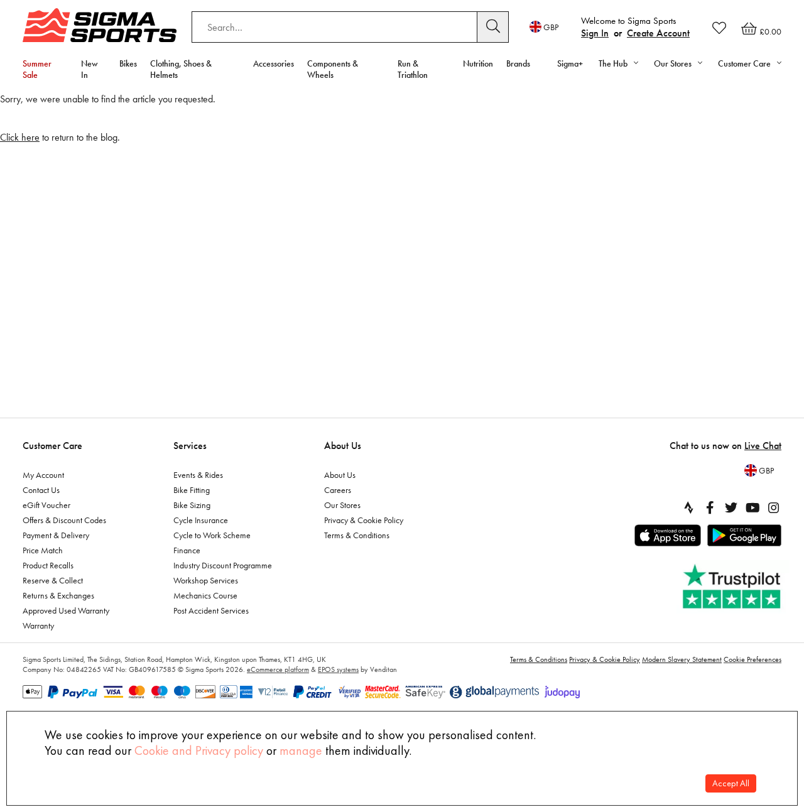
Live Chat (762, 445)
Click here (20, 137)
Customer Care (52, 445)
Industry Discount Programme (222, 565)
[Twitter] (731, 507)
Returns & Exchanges (58, 595)
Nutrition (478, 63)
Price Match (43, 550)
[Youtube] (752, 507)
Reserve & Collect (53, 580)
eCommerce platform (278, 669)
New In (89, 69)
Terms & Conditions (356, 535)
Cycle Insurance (200, 520)
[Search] (493, 27)
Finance (186, 550)
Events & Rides (198, 474)
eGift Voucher (46, 505)
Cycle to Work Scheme (212, 535)
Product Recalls (48, 565)
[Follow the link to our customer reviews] (733, 587)
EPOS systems (338, 669)
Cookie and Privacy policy (198, 750)
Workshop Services (205, 580)
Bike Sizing (191, 505)
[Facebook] (709, 507)
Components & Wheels (332, 69)
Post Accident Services (211, 610)
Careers (337, 489)
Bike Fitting (191, 489)
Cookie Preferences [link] (752, 659)
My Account (43, 474)
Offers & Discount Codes (64, 520)
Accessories (273, 63)
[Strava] (688, 507)
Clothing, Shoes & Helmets (181, 69)
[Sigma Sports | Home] (100, 25)
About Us (342, 445)
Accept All (730, 783)
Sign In (595, 33)
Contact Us (41, 489)
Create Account (658, 33)
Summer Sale (37, 69)
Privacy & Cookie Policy (363, 520)
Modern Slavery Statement (682, 659)
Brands (518, 63)
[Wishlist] (719, 27)
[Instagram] (773, 507)
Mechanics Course (205, 595)
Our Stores (342, 505)
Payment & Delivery (56, 535)
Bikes (128, 63)
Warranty (38, 625)
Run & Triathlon (413, 69)
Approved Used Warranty (66, 610)
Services (190, 445)
